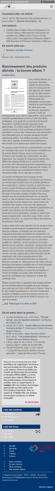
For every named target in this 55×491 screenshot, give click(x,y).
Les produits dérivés (28, 336)
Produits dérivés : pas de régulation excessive (27, 318)
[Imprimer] (3, 54)
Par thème (9, 413)
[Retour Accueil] (14, 6)
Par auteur (9, 420)
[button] (51, 6)
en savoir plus (32, 402)
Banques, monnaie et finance (19, 50)
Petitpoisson (20, 477)
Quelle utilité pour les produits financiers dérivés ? (29, 327)
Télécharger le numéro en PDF (22, 303)
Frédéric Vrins (12, 30)
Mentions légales (46, 486)
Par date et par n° (12, 416)
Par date (8, 433)
